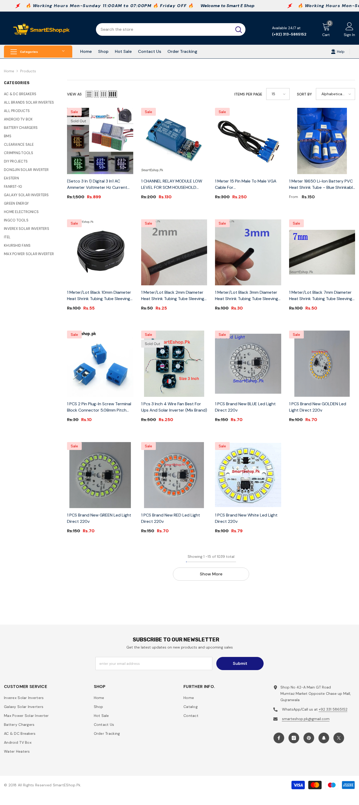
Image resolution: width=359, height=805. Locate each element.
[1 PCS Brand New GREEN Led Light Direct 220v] (100, 475)
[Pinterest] (308, 737)
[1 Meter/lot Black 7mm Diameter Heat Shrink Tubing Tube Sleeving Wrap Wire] (322, 252)
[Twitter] (338, 737)
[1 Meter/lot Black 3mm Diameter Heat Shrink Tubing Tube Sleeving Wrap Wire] (248, 252)
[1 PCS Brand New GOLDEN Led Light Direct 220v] (322, 364)
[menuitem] (31, 94)
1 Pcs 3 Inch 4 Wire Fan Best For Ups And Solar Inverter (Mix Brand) (174, 407)
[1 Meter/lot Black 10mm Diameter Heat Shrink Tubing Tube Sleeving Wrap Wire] (100, 252)
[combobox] (164, 29)
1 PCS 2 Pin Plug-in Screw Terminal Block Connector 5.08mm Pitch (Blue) (99, 407)
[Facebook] (278, 737)
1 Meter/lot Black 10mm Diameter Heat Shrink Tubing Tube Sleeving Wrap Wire (99, 296)
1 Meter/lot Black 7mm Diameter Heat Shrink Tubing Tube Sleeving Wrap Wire (320, 296)
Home (9, 71)
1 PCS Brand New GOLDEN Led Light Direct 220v (317, 407)
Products (28, 71)
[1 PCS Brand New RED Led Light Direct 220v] (174, 475)
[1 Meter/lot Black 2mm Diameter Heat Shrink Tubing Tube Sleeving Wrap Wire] (174, 252)
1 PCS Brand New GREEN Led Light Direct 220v (99, 518)
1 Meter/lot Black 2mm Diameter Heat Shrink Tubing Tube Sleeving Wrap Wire (172, 296)
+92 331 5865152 (333, 709)
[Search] (170, 29)
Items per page (248, 94)
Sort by (304, 94)
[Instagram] (293, 737)
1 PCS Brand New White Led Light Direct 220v (246, 518)
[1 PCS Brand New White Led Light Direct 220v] (248, 475)
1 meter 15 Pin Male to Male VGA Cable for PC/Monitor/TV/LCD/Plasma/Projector (248, 184)
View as (74, 94)
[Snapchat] (323, 737)
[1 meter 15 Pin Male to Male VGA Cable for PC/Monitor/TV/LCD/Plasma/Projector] (248, 141)
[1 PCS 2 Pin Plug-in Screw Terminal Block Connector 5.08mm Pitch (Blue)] (100, 364)
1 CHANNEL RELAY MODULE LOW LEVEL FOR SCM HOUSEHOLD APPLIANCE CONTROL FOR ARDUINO (171, 184)
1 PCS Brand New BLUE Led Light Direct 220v (245, 407)
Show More (211, 574)
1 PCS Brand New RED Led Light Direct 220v (170, 518)
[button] (89, 94)
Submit (240, 663)
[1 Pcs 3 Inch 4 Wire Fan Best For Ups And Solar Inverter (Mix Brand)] (174, 364)
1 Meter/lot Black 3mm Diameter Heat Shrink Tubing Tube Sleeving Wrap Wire (246, 296)
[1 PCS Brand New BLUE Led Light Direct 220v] (248, 364)
